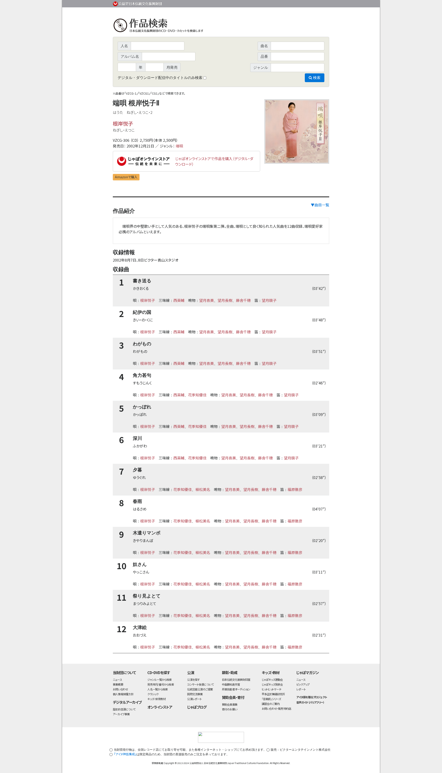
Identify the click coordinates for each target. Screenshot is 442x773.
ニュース (117, 679)
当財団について (124, 672)
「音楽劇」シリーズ (271, 699)
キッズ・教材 (271, 672)
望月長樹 (225, 300)
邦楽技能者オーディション (236, 689)
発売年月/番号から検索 (160, 684)
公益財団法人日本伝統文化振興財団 (138, 3)
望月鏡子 (269, 300)
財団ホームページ (275, 3)
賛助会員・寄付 (233, 697)
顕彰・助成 (229, 672)
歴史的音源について (124, 709)
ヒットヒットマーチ (271, 689)
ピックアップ (302, 684)
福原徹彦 (295, 489)
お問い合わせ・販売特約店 (276, 708)
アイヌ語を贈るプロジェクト (311, 697)
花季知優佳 (197, 395)
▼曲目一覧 (320, 205)
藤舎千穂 (243, 300)
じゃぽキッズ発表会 (272, 684)
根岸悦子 (123, 123)
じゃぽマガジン (307, 672)
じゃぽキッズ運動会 (272, 679)
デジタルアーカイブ (127, 702)
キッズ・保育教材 (156, 699)
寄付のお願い (229, 709)
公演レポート (194, 699)
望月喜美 (206, 300)
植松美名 (202, 489)
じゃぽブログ (196, 707)
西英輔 (178, 300)
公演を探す (193, 679)
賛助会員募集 (229, 704)
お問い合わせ (316, 3)
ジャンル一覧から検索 (159, 679)
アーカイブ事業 (121, 714)
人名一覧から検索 (157, 689)
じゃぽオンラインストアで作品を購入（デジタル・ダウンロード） (214, 161)
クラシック (152, 694)
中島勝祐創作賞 (231, 684)
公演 (190, 672)
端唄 (179, 146)
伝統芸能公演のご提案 (200, 689)
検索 (316, 78)
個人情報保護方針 (123, 694)
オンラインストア (159, 707)
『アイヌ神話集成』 (125, 754)
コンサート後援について (200, 684)
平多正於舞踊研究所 (273, 694)
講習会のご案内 (271, 704)
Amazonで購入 (126, 177)
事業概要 (293, 3)
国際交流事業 (195, 694)
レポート (301, 689)
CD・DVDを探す (158, 672)
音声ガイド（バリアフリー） (310, 702)
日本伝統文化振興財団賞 (236, 679)
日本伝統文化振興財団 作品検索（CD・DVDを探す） (221, 26)
